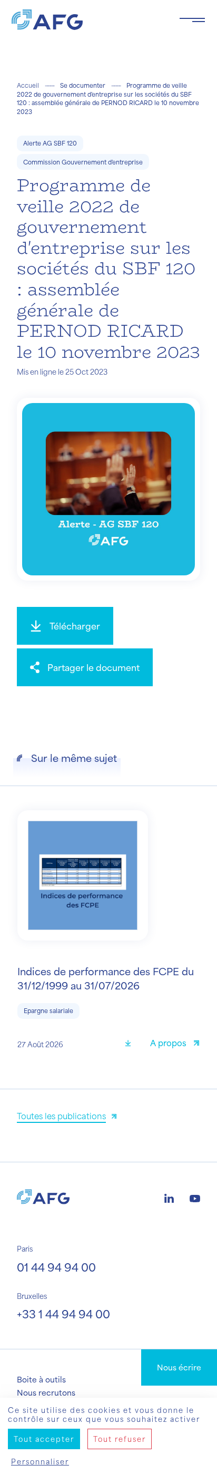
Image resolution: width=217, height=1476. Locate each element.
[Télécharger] (132, 1044)
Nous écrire (179, 1367)
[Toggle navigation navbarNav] (192, 20)
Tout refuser (119, 1438)
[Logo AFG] (87, 19)
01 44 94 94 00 (56, 1267)
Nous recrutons (46, 1392)
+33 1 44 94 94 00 (63, 1314)
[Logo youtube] (195, 1197)
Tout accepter (44, 1438)
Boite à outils (41, 1379)
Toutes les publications (61, 1115)
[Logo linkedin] (169, 1197)
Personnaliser (40, 1461)
